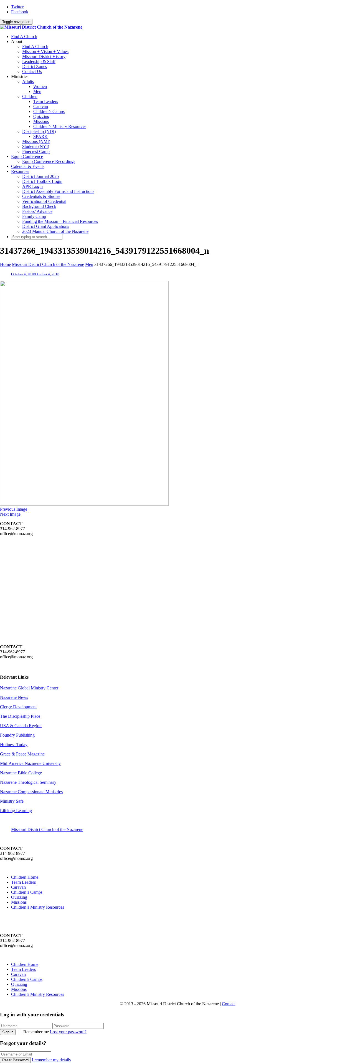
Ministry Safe (12, 801)
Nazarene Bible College (21, 772)
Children (29, 96)
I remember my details (51, 1059)
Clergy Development (18, 706)
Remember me (36, 1031)
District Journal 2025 (40, 176)
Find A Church (24, 36)
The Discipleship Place (20, 716)
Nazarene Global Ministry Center (29, 688)
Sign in (7, 1032)
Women (40, 86)
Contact (228, 1003)
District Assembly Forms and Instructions (58, 191)
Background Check (39, 206)
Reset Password (15, 1060)
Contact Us (32, 71)
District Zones (34, 66)
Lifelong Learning (16, 810)
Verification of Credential (44, 201)
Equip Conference (27, 156)
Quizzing (41, 116)
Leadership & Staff (38, 61)
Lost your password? (68, 1031)
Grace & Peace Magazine (22, 754)
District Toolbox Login (42, 181)
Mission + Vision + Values (45, 51)
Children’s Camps (49, 111)
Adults (28, 81)
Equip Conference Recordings (48, 161)
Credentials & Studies (41, 196)
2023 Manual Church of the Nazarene (55, 231)
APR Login (32, 186)
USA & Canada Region (21, 725)
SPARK (40, 136)
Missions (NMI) (36, 141)
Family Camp (34, 216)
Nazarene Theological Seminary (28, 782)
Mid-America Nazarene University (30, 763)
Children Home (24, 877)
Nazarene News (14, 697)
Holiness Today (13, 744)
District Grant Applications (45, 226)
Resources (20, 171)
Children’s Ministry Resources (59, 126)
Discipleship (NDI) (39, 131)
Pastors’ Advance (37, 211)
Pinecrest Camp (36, 151)
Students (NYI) (35, 146)
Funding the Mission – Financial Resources (60, 221)
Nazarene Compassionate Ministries (31, 791)
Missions (41, 121)
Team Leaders (45, 101)
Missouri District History (43, 56)
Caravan (40, 106)
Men (37, 91)
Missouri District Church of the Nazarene (47, 829)
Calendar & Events (27, 166)
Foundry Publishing (17, 735)
